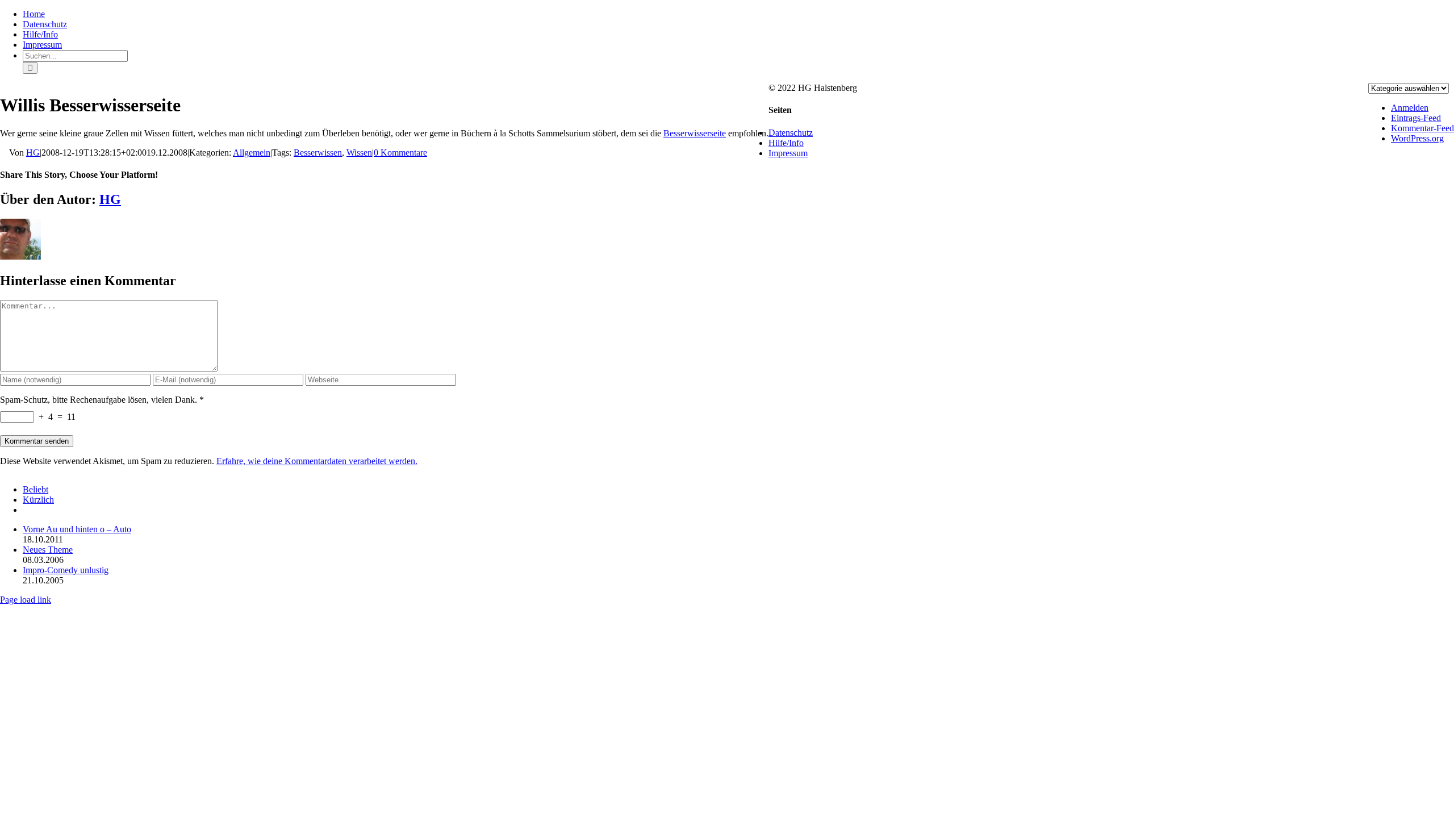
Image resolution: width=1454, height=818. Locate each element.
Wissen (359, 152)
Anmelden (1409, 107)
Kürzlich (38, 499)
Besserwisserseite (694, 133)
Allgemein (251, 152)
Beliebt (35, 489)
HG (33, 152)
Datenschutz (790, 132)
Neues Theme (48, 549)
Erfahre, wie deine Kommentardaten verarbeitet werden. (316, 461)
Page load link (25, 599)
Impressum (788, 153)
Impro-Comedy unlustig (65, 570)
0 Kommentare (400, 152)
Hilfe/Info (786, 143)
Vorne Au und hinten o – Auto (77, 529)
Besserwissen (318, 152)
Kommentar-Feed (1422, 128)
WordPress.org (1417, 138)
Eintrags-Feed (1416, 118)
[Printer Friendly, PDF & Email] (4, 153)
